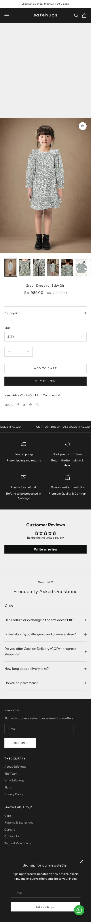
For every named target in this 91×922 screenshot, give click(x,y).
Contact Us (11, 836)
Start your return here (67, 454)
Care (7, 815)
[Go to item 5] (67, 268)
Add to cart (45, 368)
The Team (10, 773)
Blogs (8, 787)
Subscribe (45, 906)
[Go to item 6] (81, 268)
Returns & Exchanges (18, 822)
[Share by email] (36, 405)
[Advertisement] (45, 70)
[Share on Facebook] (18, 405)
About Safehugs (15, 766)
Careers (9, 829)
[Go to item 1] (10, 268)
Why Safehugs (14, 780)
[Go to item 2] (25, 268)
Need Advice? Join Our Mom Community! (32, 395)
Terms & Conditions (17, 843)
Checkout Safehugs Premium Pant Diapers (46, 3)
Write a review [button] (45, 549)
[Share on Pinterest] (30, 405)
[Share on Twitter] (24, 405)
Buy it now (45, 381)
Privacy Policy (13, 794)
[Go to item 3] (39, 268)
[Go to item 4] (53, 268)
